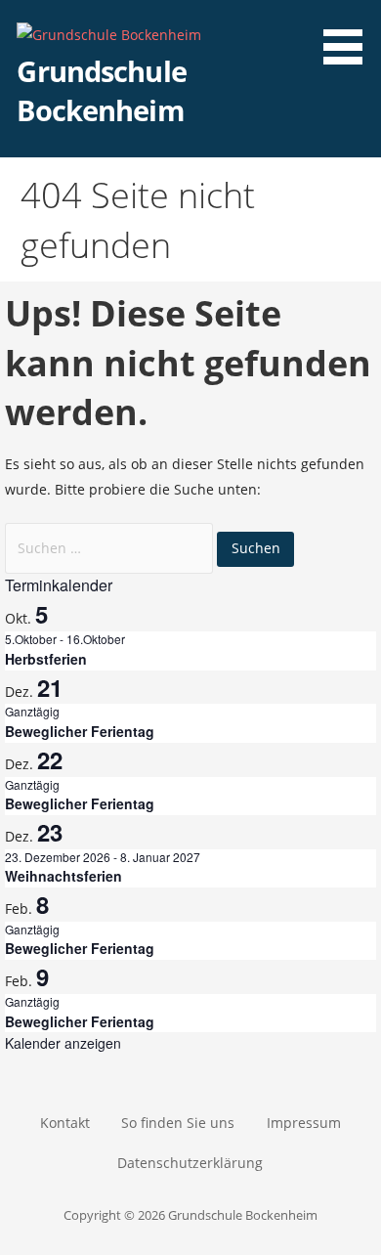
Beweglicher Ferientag (79, 731)
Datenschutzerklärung (190, 1162)
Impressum (304, 1122)
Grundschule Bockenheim (102, 90)
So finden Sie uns (177, 1122)
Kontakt (65, 1122)
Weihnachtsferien (63, 876)
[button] (349, 35)
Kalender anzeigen (63, 1043)
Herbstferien (46, 659)
